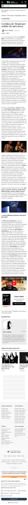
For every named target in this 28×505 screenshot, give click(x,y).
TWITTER (23, 331)
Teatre (5, 456)
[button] (14, 487)
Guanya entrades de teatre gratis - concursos (7, 443)
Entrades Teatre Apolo (19, 419)
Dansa (22, 456)
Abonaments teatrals (5, 429)
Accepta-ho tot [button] (14, 499)
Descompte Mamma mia (20, 433)
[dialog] (14, 491)
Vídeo (7, 33)
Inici (2, 10)
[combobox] (15, 6)
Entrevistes (10, 15)
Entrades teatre (4, 408)
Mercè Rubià (9, 30)
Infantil (18, 456)
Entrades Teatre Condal (20, 416)
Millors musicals (4, 436)
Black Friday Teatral (5, 441)
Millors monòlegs (5, 435)
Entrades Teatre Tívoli (19, 408)
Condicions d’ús (14, 461)
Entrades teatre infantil (6, 413)
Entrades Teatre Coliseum (20, 410)
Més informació (19, 303)
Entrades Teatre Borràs (20, 411)
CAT (25, 1)
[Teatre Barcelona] (12, 2)
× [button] (26, 479)
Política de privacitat (20, 460)
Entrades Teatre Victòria (20, 418)
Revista (6, 10)
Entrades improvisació (6, 416)
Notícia (3, 33)
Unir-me (14, 477)
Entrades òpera (4, 414)
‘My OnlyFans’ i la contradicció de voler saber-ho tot (7, 366)
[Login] (22, 2)
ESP (25, 3)
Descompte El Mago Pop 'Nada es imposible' (20, 429)
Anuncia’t (20, 463)
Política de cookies (5, 461)
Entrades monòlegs (5, 418)
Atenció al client (6, 460)
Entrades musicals (5, 411)
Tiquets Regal (4, 430)
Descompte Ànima (19, 431)
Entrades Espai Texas (19, 422)
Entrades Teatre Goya (19, 421)
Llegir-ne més (20, 485)
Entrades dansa (4, 410)
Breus (24, 15)
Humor (14, 456)
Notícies (3, 15)
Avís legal (13, 460)
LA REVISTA (5, 19)
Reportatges (18, 15)
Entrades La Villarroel (19, 414)
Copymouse (14, 468)
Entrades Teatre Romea (20, 413)
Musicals (10, 456)
